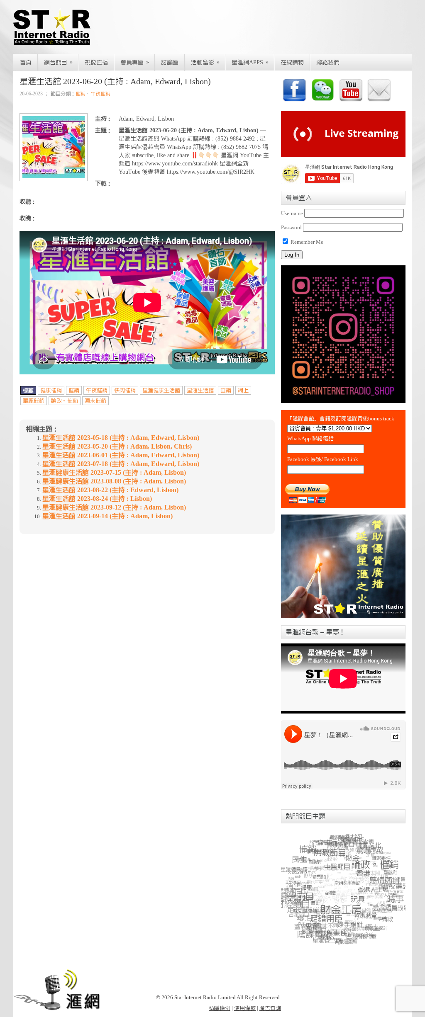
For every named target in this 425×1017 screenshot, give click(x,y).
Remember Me (306, 242)
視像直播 (96, 63)
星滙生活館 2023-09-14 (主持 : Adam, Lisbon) (107, 516)
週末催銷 (95, 400)
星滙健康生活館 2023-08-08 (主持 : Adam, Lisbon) (114, 481)
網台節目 (58, 62)
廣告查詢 (270, 1008)
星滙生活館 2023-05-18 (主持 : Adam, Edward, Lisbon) (120, 437)
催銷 (80, 93)
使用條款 (245, 1008)
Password (291, 227)
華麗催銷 (33, 400)
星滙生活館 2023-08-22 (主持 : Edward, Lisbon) (110, 490)
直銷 (225, 390)
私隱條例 (219, 1008)
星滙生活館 (200, 390)
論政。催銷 (64, 400)
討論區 (169, 63)
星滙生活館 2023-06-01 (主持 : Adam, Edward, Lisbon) (120, 455)
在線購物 (292, 63)
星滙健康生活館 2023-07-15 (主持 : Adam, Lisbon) (114, 472)
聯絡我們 (328, 63)
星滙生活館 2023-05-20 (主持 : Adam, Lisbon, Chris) (117, 446)
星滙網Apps (250, 62)
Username (292, 213)
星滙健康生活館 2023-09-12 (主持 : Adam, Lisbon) (114, 507)
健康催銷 (51, 390)
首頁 (26, 63)
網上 (243, 390)
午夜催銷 (100, 93)
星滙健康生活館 (161, 390)
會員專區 (134, 62)
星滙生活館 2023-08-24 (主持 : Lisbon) (97, 498)
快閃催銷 (125, 390)
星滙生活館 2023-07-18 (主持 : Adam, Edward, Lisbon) (120, 464)
